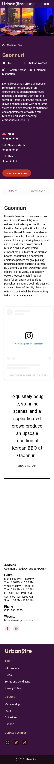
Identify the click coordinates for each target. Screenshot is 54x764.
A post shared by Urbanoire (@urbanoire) (28, 375)
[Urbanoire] (13, 4)
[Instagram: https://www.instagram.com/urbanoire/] (7, 742)
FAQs (8, 710)
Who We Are (12, 668)
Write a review (16, 173)
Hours (8, 575)
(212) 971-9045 (13, 610)
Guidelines (11, 717)
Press (8, 675)
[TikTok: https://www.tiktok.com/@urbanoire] (25, 742)
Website (9, 616)
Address (10, 565)
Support (9, 724)
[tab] (31, 4)
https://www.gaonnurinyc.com (22, 620)
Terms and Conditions (17, 681)
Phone (8, 606)
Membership (12, 704)
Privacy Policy (13, 688)
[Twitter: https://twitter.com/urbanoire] (16, 742)
